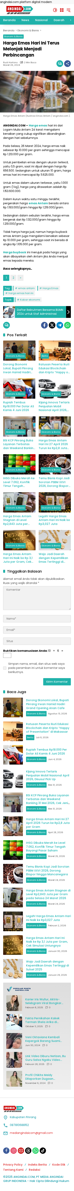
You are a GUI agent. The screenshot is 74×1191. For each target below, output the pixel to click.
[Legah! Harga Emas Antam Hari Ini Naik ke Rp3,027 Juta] (55, 502)
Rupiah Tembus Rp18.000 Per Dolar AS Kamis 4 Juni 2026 (18, 406)
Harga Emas (50, 288)
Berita (45, 355)
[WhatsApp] (67, 325)
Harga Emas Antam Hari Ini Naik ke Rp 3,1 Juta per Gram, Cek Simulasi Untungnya (18, 558)
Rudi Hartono (10, 62)
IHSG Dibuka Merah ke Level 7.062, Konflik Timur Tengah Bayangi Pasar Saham (19, 482)
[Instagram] (13, 1150)
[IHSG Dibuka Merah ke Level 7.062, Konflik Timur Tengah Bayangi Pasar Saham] (19, 464)
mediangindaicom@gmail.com (31, 1133)
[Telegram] (59, 325)
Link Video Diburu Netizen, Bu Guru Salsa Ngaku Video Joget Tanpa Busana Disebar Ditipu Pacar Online (46, 1058)
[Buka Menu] (61, 10)
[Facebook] (44, 325)
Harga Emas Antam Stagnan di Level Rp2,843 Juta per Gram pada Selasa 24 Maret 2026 (19, 520)
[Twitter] (52, 325)
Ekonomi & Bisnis (13, 36)
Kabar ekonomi (30, 300)
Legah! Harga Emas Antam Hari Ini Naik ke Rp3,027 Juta (54, 520)
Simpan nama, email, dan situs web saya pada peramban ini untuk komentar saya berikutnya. (36, 668)
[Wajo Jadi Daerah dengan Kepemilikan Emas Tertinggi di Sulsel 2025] (55, 540)
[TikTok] (43, 1150)
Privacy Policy (12, 1165)
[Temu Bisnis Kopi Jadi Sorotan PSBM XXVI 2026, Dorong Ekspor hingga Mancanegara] (55, 464)
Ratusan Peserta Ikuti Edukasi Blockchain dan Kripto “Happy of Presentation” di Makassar (54, 368)
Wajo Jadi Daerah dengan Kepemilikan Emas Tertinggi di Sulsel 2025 (53, 558)
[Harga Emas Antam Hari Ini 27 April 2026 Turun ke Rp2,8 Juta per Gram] (55, 426)
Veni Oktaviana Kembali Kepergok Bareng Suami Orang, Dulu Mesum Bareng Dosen (45, 1039)
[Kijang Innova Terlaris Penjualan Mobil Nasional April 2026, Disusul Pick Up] (55, 388)
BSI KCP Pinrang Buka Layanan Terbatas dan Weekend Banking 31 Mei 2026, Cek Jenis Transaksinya (19, 444)
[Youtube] (21, 1150)
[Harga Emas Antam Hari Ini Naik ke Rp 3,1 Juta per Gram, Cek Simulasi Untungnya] (19, 540)
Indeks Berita (37, 1165)
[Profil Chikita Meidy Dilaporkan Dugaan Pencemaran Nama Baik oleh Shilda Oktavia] (14, 1079)
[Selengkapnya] (37, 989)
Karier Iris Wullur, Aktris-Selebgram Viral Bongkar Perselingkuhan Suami (43, 1001)
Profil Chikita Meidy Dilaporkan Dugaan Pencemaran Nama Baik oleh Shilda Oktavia (46, 1077)
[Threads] (28, 1150)
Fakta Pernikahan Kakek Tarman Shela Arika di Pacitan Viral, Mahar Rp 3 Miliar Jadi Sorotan (43, 1020)
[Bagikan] (67, 63)
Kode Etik (58, 1165)
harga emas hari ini (20, 293)
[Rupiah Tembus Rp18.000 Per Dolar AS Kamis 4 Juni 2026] (19, 388)
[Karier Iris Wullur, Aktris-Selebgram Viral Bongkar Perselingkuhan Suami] (14, 1003)
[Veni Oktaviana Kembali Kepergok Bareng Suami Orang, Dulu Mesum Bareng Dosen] (14, 1041)
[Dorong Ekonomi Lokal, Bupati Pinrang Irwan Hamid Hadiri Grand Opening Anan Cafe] (19, 351)
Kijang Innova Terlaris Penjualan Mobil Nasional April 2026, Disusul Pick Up (54, 406)
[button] (55, 10)
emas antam (26, 288)
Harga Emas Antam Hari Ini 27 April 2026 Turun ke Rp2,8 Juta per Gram (53, 444)
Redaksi (34, 1170)
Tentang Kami (13, 1170)
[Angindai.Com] (26, 10)
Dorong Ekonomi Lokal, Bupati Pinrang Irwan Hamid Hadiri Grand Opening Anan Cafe (18, 368)
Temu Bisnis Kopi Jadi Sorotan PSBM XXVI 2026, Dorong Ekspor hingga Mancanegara (54, 482)
